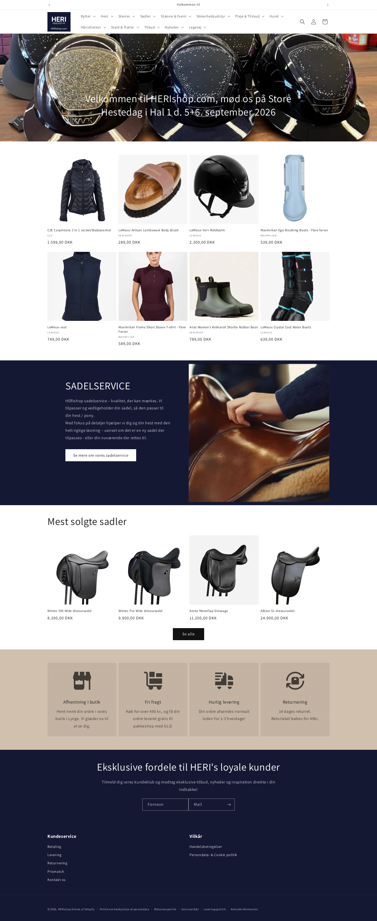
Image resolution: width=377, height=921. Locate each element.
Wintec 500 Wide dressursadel (69, 611)
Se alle (188, 633)
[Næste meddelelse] (327, 5)
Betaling (54, 846)
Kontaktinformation (244, 909)
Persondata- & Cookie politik (213, 854)
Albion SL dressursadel (277, 611)
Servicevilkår (190, 909)
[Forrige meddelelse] (49, 5)
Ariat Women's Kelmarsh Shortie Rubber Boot (224, 327)
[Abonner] (228, 805)
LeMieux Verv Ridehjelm (207, 230)
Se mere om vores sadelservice (100, 455)
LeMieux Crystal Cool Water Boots (286, 327)
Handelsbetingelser (206, 846)
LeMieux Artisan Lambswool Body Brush (148, 230)
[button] (88, 16)
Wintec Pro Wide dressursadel (140, 611)
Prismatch (55, 871)
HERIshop (64, 909)
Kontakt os (56, 879)
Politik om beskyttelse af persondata (124, 909)
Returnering (57, 863)
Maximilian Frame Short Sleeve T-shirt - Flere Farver (152, 329)
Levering (54, 854)
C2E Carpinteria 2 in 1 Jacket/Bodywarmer (79, 230)
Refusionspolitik (165, 909)
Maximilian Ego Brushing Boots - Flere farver (294, 230)
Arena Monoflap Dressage (209, 611)
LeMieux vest (56, 327)
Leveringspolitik (215, 909)
